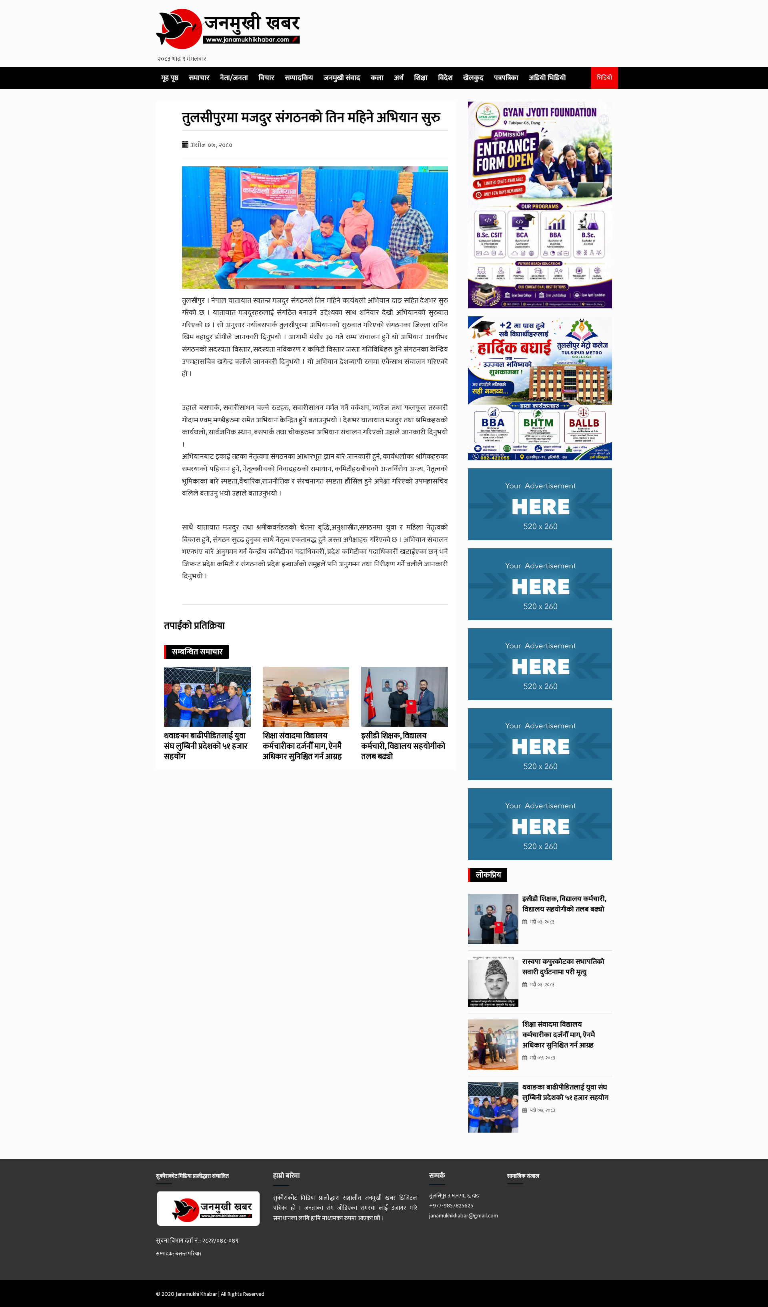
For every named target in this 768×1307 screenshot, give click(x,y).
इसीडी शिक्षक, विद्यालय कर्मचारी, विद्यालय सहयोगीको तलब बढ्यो (403, 746)
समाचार (199, 78)
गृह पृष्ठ (169, 78)
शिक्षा (421, 78)
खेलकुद (473, 78)
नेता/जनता (234, 78)
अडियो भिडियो (547, 78)
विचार (266, 78)
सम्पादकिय (299, 78)
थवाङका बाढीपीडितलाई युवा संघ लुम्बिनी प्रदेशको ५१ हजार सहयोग (206, 746)
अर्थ (399, 78)
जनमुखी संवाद (342, 78)
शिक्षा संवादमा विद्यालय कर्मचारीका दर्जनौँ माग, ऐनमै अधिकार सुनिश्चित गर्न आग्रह (302, 746)
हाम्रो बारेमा (286, 1176)
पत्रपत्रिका (506, 78)
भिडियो (604, 77)
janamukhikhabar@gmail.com (463, 1215)
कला (377, 78)
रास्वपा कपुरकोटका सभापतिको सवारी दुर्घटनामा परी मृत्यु (563, 967)
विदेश (445, 78)
